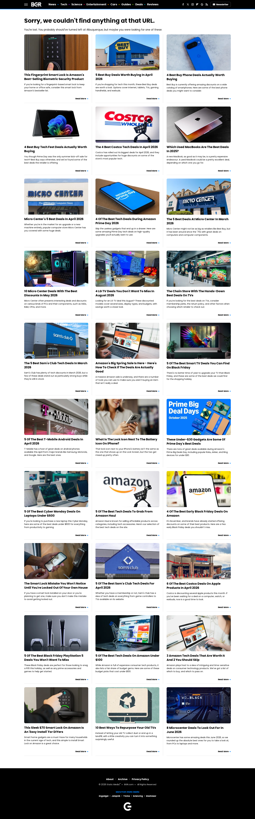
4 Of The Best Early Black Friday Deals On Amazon (197, 514)
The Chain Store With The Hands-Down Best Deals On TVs (196, 293)
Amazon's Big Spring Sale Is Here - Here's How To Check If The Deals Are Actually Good (126, 367)
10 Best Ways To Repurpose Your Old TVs (125, 728)
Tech (64, 4)
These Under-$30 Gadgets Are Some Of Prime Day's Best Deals (196, 442)
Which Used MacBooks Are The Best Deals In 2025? (198, 149)
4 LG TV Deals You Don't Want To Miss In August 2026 (124, 293)
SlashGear (151, 796)
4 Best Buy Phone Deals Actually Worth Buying (196, 77)
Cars (114, 4)
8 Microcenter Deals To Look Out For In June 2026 (195, 730)
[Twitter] (188, 4)
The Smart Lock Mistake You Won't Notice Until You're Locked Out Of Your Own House (56, 586)
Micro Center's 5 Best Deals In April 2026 (54, 219)
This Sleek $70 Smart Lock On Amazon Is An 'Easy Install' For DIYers (54, 730)
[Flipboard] (197, 4)
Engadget (103, 796)
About (110, 779)
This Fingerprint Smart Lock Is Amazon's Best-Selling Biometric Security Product (54, 77)
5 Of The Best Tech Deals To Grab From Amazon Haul (124, 514)
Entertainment (96, 4)
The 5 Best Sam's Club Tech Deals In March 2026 (55, 365)
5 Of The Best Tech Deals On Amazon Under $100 (127, 658)
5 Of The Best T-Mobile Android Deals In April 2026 (53, 441)
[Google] (202, 4)
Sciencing (138, 796)
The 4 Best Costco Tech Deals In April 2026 (126, 147)
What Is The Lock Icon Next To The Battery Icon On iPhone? (126, 441)
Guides (126, 4)
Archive (123, 779)
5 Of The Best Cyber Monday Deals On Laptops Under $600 (52, 514)
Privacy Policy (140, 779)
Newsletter (222, 4)
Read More (80, 98)
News (52, 4)
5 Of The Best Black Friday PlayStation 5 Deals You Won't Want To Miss (53, 658)
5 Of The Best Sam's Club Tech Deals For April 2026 (124, 586)
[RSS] (207, 4)
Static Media (113, 784)
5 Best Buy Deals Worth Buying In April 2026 (124, 77)
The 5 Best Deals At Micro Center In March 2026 (197, 221)
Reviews (152, 4)
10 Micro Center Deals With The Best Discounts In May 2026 (50, 293)
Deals (139, 4)
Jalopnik (116, 796)
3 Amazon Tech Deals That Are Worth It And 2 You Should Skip (196, 658)
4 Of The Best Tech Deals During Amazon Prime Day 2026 (125, 221)
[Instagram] (192, 4)
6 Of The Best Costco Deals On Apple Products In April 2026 (193, 586)
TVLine (126, 796)
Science (76, 4)
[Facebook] (183, 4)
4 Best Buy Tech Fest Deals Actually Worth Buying (55, 149)
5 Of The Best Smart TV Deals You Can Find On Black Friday (198, 365)
